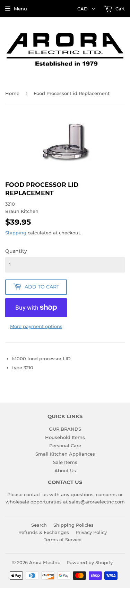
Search (39, 525)
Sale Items (65, 462)
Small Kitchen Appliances (65, 454)
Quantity (16, 251)
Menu (20, 8)
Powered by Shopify (90, 562)
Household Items (65, 437)
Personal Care (65, 445)
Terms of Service (62, 539)
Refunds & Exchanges (43, 532)
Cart (119, 8)
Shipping (15, 232)
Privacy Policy (91, 532)
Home (12, 93)
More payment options (36, 326)
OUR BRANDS (65, 429)
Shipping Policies (73, 525)
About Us (65, 470)
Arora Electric (44, 562)
